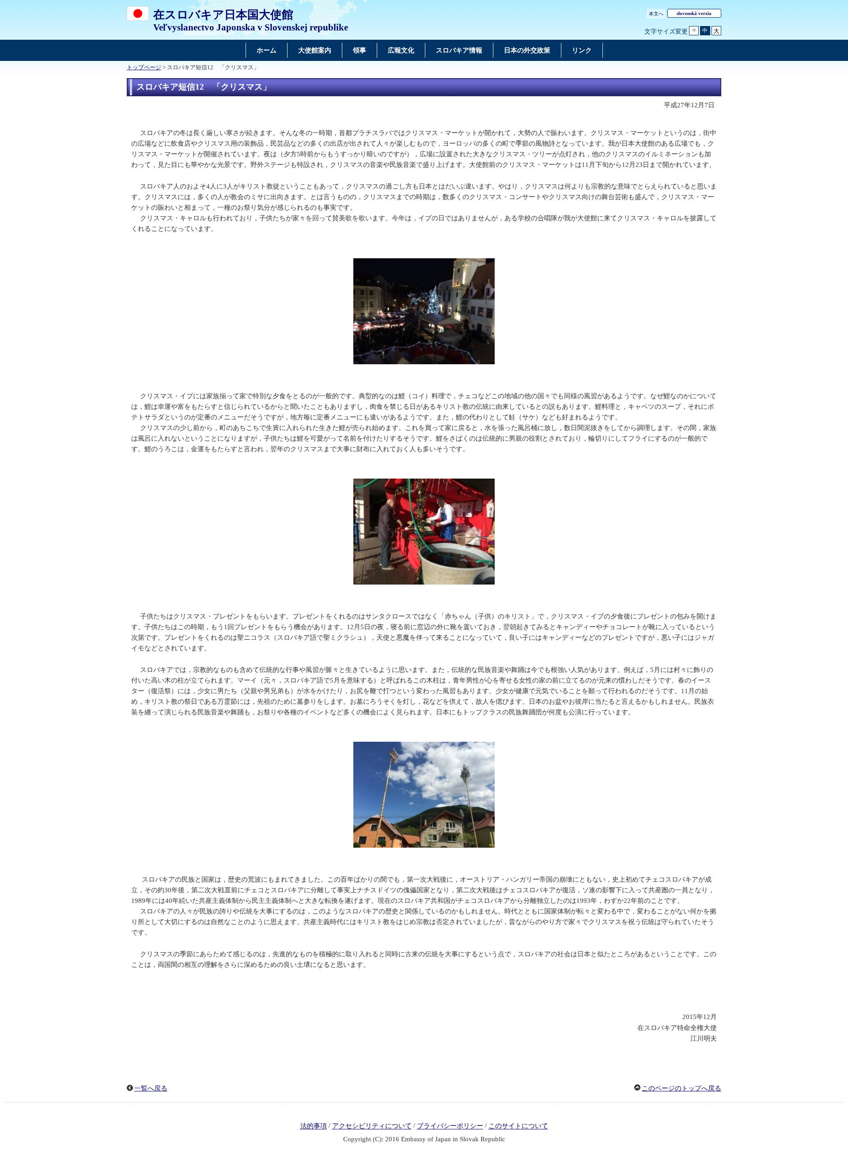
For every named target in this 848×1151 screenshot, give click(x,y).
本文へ (656, 13)
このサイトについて (518, 1126)
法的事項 (313, 1126)
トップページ (144, 67)
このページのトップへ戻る (681, 1088)
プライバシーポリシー (450, 1126)
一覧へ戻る (150, 1088)
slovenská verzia (694, 13)
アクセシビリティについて (372, 1126)
